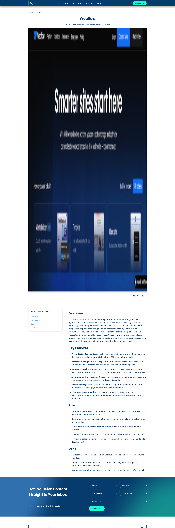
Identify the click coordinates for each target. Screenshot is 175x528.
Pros (32, 324)
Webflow (72, 320)
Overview (34, 316)
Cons (33, 328)
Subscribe (96, 508)
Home (30, 13)
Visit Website (138, 296)
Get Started (139, 3)
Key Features (35, 320)
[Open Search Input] (129, 3)
